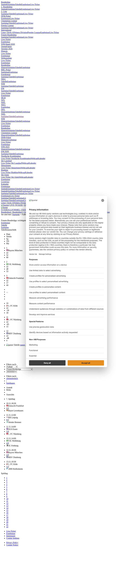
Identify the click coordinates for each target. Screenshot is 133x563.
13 (7, 506)
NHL (3, 102)
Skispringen (6, 165)
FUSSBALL (6, 210)
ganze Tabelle (25, 345)
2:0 (7, 455)
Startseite (16, 214)
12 (7, 503)
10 (7, 499)
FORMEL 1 (17, 210)
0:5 (7, 420)
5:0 (7, 431)
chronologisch (12, 378)
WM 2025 (5, 147)
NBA (3, 79)
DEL (3, 109)
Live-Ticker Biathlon (9, 172)
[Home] (4, 207)
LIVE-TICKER (16, 205)
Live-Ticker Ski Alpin (10, 177)
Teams (3, 46)
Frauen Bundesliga (8, 35)
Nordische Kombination (11, 156)
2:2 (7, 408)
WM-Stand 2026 (8, 44)
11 (7, 501)
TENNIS (25, 210)
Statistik (4, 4)
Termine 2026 (6, 49)
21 (7, 524)
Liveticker (5, 182)
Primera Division (20, 32)
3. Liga (4, 11)
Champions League (9, 21)
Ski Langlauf (6, 161)
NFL (3, 100)
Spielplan (11, 4)
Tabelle (18, 4)
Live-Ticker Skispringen (11, 168)
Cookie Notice (12, 545)
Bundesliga (5, 2)
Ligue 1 (4, 32)
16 (7, 513)
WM (3, 84)
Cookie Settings (12, 538)
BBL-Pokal (6, 70)
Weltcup (34, 158)
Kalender (41, 158)
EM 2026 (5, 151)
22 (7, 527)
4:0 (7, 443)
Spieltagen (10, 383)
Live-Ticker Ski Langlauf (11, 163)
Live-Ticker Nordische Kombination (16, 158)
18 (7, 517)
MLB (3, 98)
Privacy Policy (12, 542)
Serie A (10, 32)
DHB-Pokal (6, 137)
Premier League (33, 32)
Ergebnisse (25, 4)
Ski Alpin (5, 175)
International (6, 30)
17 (7, 515)
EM (2, 88)
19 (7, 520)
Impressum (10, 536)
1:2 (7, 466)
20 (7, 522)
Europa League (7, 25)
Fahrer (9, 46)
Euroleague (5, 74)
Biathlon (4, 170)
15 (7, 510)
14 (7, 508)
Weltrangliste (6, 58)
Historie (4, 51)
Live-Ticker (35, 4)
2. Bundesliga (6, 7)
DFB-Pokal (6, 16)
